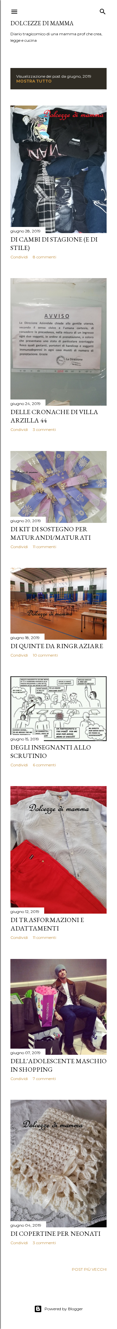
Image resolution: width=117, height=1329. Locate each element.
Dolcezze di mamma (41, 23)
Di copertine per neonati (55, 1233)
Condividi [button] (19, 256)
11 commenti (44, 546)
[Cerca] (103, 10)
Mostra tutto (34, 81)
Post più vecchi (89, 1269)
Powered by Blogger (64, 1308)
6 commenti (44, 764)
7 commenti (44, 1078)
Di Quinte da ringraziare (56, 646)
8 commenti (44, 256)
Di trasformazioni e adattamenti (47, 924)
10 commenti (45, 655)
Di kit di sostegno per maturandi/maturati (50, 533)
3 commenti (44, 429)
